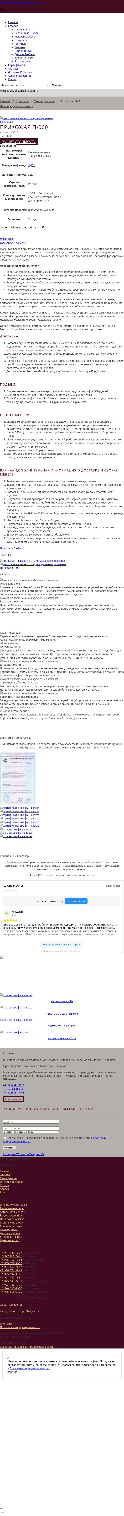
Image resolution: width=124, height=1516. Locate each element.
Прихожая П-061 (10, 568)
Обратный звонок (11, 1304)
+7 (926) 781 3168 (13, 1092)
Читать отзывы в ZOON (62, 1038)
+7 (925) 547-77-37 (11, 1281)
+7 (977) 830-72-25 (11, 1256)
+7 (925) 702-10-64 (11, 1260)
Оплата (4, 1185)
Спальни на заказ (11, 1226)
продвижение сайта (41, 1346)
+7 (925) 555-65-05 (11, 1292)
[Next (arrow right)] (4, 1512)
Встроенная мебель (12, 1212)
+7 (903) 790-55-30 (11, 1263)
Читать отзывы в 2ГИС (62, 1026)
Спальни (20, 47)
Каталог (13, 26)
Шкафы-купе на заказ (13, 1205)
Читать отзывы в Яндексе (62, 1013)
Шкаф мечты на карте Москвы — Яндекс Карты (62, 951)
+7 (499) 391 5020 (13, 1085)
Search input (9, 85)
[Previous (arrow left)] (1, 1512)
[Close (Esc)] (4, 1103)
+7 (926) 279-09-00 (11, 1288)
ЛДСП (31, 165)
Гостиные (20, 43)
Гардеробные (23, 51)
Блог (3, 1192)
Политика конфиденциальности (20, 1327)
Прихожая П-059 (10, 548)
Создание (6, 1346)
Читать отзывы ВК (62, 1001)
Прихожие (21, 40)
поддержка (20, 1346)
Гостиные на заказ (11, 1222)
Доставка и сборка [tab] (13, 242)
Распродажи (22, 61)
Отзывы (13, 68)
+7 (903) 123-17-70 (11, 1284)
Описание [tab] (7, 239)
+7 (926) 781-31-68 (11, 1270)
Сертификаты (16, 65)
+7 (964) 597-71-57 (11, 1267)
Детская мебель (25, 54)
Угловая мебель (25, 36)
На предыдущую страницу (16, 106)
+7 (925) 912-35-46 (11, 1274)
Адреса (4, 1189)
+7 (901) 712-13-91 (11, 1277)
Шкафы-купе (23, 29)
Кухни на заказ (24, 58)
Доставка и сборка (20, 72)
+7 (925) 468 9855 (13, 1089)
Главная (13, 22)
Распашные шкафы (27, 33)
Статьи (12, 79)
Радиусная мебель (11, 1215)
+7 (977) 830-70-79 (11, 1252)
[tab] (62, 239)
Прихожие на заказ (12, 1219)
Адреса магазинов (19, 75)
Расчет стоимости (19, 141)
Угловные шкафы (11, 1237)
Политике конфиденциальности (30, 1368)
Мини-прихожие (44, 101)
